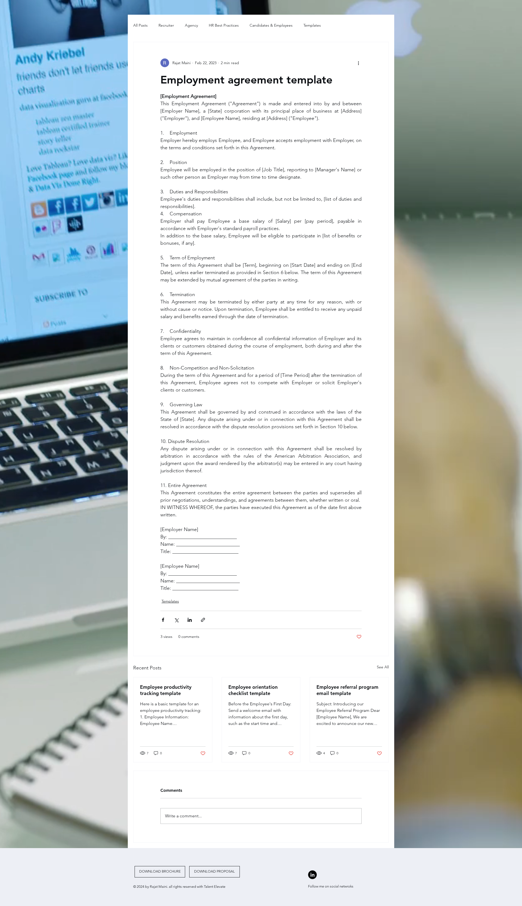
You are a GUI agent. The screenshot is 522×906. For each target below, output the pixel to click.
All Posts (140, 25)
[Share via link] (203, 619)
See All (383, 667)
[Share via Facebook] (163, 619)
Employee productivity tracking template (165, 690)
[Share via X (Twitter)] (176, 619)
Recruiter (166, 25)
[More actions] (358, 63)
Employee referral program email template (347, 690)
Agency (191, 25)
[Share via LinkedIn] (189, 619)
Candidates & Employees (271, 25)
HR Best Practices (224, 25)
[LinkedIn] (312, 874)
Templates (312, 25)
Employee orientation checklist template (253, 690)
